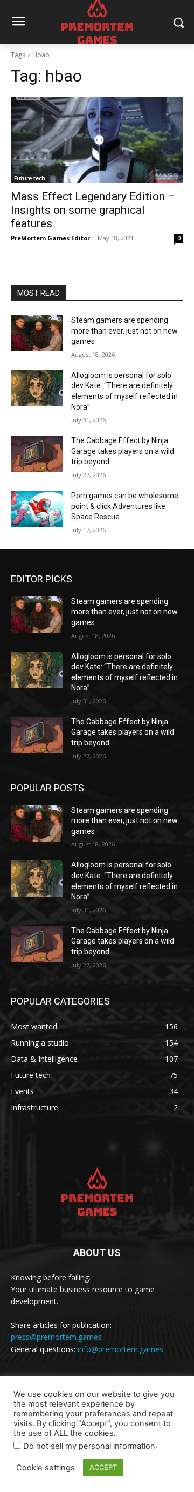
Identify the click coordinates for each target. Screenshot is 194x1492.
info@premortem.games (120, 1349)
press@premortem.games (56, 1337)
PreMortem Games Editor (50, 238)
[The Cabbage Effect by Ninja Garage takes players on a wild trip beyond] (37, 454)
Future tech (29, 178)
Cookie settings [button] (45, 1468)
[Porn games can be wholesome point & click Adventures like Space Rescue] (37, 509)
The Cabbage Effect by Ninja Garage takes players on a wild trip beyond (122, 451)
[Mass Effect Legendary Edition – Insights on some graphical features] (97, 140)
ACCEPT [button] (103, 1467)
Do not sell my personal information (89, 1446)
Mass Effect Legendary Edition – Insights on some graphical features (93, 210)
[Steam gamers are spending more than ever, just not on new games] (37, 333)
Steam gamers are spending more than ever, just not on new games (124, 330)
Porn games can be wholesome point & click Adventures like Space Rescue (124, 506)
